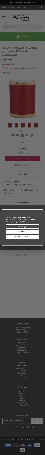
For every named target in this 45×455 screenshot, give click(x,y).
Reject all (22, 231)
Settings (22, 226)
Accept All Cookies (22, 236)
